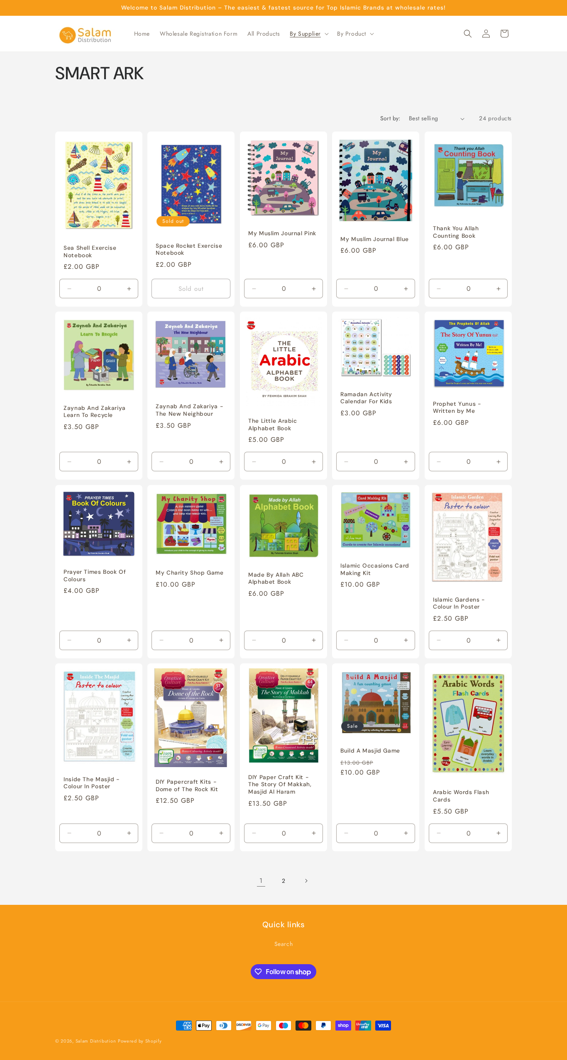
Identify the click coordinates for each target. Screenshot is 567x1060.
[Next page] (306, 881)
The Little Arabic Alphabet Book (272, 425)
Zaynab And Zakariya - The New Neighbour (189, 410)
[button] (308, 33)
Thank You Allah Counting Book (456, 232)
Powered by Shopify (140, 1041)
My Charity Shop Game (190, 572)
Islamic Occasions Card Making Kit (374, 569)
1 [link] (261, 880)
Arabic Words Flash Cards (461, 796)
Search (283, 944)
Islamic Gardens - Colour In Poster (459, 603)
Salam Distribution (96, 1041)
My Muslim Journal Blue (374, 239)
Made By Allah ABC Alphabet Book (276, 578)
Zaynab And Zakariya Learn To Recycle (95, 412)
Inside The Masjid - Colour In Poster (92, 782)
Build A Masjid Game (370, 750)
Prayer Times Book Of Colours (95, 575)
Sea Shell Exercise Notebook (90, 251)
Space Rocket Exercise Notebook (189, 249)
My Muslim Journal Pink (282, 233)
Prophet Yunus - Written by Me (457, 407)
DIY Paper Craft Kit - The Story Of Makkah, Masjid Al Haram (280, 784)
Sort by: (390, 118)
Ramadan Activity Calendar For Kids (366, 398)
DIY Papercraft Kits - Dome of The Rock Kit (187, 785)
